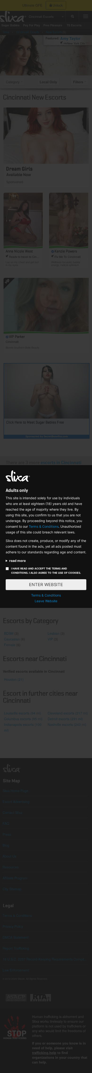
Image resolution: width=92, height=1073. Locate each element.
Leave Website (46, 601)
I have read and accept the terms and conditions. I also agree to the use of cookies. (46, 570)
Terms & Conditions (44, 526)
